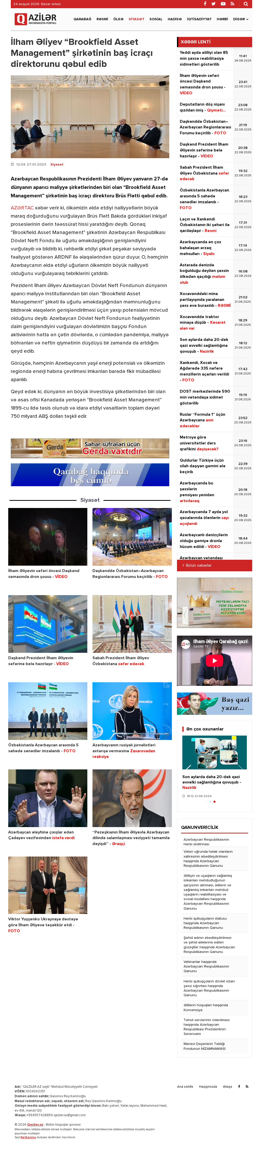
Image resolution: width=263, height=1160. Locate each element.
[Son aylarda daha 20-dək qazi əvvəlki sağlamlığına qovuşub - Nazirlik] (214, 752)
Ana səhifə (185, 1086)
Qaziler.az (35, 1124)
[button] (188, 770)
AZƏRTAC (22, 208)
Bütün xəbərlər (199, 566)
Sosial (156, 19)
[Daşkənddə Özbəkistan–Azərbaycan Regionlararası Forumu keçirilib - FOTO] (132, 537)
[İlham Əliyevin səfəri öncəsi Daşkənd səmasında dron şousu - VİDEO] (47, 537)
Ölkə (118, 19)
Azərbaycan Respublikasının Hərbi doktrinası (206, 842)
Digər (239, 19)
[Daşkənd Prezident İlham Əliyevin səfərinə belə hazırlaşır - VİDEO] (47, 624)
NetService (28, 1137)
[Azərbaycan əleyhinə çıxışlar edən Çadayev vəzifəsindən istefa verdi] (47, 798)
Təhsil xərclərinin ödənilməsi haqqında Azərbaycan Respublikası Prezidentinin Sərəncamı (207, 1027)
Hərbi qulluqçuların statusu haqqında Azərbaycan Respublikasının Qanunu (205, 923)
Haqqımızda (208, 1086)
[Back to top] (249, 1146)
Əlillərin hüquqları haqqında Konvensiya (206, 1007)
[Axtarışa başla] (245, 4)
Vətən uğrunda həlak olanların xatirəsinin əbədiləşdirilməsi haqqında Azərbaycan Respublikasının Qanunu (208, 859)
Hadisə (175, 19)
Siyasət (136, 19)
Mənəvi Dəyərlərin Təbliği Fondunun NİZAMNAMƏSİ (205, 1046)
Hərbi (222, 19)
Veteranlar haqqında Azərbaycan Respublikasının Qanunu (206, 966)
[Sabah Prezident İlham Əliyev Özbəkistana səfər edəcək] (132, 624)
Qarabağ (82, 19)
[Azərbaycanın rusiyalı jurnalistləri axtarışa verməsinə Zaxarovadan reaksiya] (132, 711)
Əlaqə (227, 1086)
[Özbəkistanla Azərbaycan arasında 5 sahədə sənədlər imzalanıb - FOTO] (47, 711)
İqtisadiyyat (199, 19)
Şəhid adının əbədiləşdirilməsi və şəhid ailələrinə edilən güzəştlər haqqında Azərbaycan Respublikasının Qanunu (209, 945)
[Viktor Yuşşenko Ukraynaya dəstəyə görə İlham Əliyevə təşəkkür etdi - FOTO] (47, 885)
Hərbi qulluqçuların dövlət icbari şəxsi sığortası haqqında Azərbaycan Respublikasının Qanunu (209, 988)
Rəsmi (102, 19)
